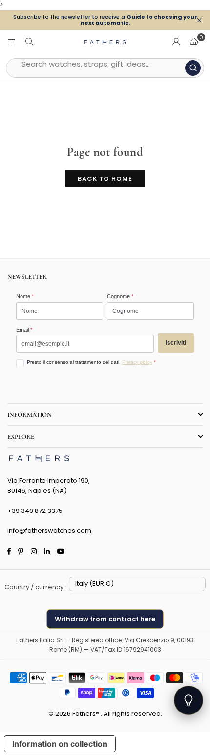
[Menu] (12, 41)
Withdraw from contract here (105, 618)
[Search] (29, 41)
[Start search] (193, 68)
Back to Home (105, 178)
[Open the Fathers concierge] (188, 700)
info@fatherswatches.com (49, 530)
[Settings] (176, 42)
